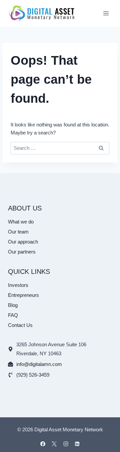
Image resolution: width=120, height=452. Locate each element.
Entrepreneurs (23, 295)
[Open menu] (106, 13)
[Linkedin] (77, 444)
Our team (18, 232)
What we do (21, 221)
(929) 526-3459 (32, 375)
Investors (18, 285)
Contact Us (20, 325)
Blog (13, 305)
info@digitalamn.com (39, 364)
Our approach (23, 242)
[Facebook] (43, 444)
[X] (54, 444)
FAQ (13, 315)
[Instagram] (66, 444)
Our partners (22, 252)
